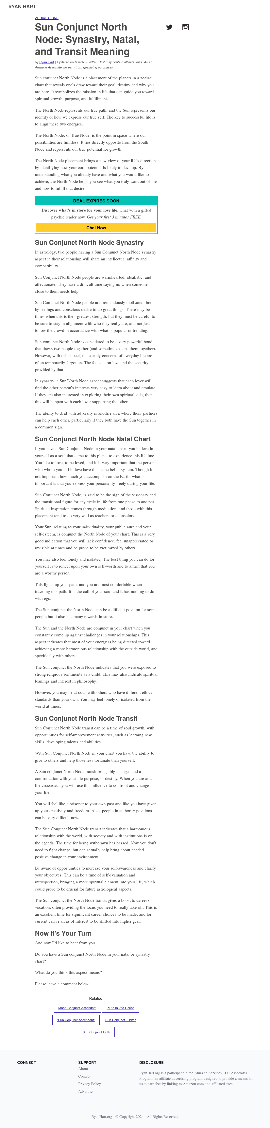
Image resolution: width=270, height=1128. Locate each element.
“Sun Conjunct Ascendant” (76, 1019)
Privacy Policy (89, 1083)
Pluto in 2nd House (120, 1007)
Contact (84, 1076)
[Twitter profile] (169, 27)
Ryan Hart (46, 62)
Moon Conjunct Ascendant (77, 1007)
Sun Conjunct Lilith (96, 1032)
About (83, 1068)
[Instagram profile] (185, 27)
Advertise (85, 1091)
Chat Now (96, 227)
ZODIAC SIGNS (47, 17)
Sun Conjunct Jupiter (120, 1019)
